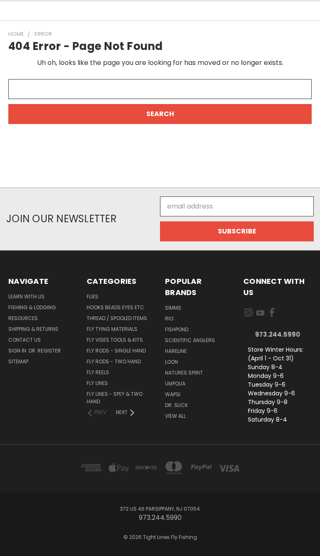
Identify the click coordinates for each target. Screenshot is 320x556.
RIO (169, 318)
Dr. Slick (176, 405)
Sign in (18, 350)
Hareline (176, 351)
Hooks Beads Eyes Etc (115, 307)
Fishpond (176, 329)
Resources (23, 318)
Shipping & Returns (33, 329)
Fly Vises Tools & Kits (115, 339)
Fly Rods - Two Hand (114, 361)
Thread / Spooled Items (117, 318)
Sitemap (18, 361)
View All (175, 415)
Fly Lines (97, 383)
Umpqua (175, 383)
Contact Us (24, 339)
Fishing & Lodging (32, 307)
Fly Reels (98, 372)
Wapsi (172, 394)
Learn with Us (26, 296)
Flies (92, 296)
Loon (171, 361)
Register (49, 350)
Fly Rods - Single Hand (116, 350)
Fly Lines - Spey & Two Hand (114, 397)
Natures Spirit (184, 372)
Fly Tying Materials (112, 329)
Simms (173, 307)
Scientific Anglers (190, 340)
